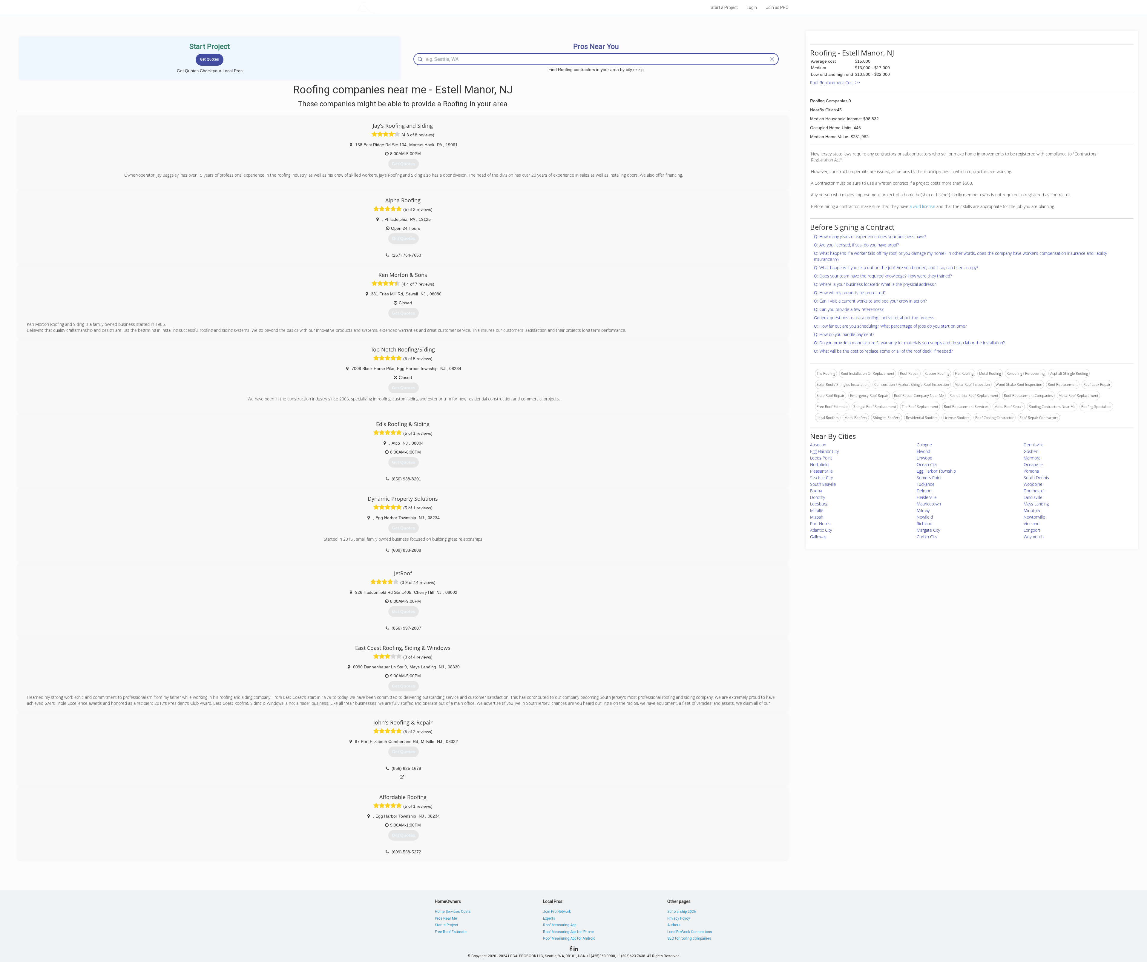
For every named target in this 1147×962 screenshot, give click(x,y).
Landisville (1033, 497)
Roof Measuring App (559, 925)
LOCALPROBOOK (391, 7)
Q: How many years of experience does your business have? (870, 236)
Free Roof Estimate (451, 932)
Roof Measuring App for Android (569, 938)
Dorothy (817, 497)
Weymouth (1034, 536)
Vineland (1031, 523)
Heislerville (927, 497)
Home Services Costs (453, 911)
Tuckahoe (926, 484)
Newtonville (1034, 517)
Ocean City (927, 464)
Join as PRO (777, 7)
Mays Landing (1036, 504)
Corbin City (927, 536)
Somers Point (929, 477)
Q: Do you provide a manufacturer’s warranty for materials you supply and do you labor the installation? (909, 343)
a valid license (922, 206)
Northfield (819, 464)
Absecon (818, 445)
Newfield (925, 517)
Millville (816, 510)
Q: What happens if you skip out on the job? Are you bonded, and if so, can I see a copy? (896, 267)
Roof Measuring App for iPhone (568, 932)
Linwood (924, 458)
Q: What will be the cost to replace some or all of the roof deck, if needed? (883, 351)
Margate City (928, 530)
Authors (673, 925)
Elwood (923, 451)
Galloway (818, 536)
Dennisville (1034, 445)
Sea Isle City (821, 477)
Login (752, 7)
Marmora (1032, 458)
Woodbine (1033, 484)
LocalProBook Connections (689, 932)
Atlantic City (821, 530)
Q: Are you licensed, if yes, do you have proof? (856, 245)
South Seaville (823, 484)
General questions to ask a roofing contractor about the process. (874, 317)
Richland (924, 523)
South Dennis (1036, 477)
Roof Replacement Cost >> (835, 82)
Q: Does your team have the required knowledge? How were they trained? (883, 276)
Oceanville (1033, 464)
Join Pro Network (557, 911)
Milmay (923, 510)
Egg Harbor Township (936, 471)
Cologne (924, 445)
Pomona (1031, 471)
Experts (549, 918)
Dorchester (1034, 491)
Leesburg (818, 504)
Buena (816, 491)
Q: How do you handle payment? (844, 334)
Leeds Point (821, 458)
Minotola (1032, 510)
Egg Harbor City (824, 451)
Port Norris (820, 523)
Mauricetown (929, 504)
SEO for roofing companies (689, 938)
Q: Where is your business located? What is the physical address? (875, 284)
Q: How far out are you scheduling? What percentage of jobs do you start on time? (890, 326)
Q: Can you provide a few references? (849, 309)
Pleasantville (821, 471)
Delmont (925, 491)
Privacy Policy (678, 918)
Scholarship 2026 (681, 911)
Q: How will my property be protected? (850, 292)
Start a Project (724, 7)
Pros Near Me (446, 918)
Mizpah (816, 517)
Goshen (1031, 451)
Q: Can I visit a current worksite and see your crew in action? (870, 301)
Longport (1032, 530)
